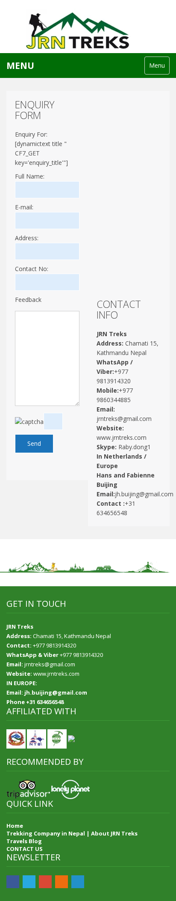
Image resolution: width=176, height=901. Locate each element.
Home (14, 825)
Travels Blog (24, 841)
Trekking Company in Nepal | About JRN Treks (72, 833)
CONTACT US (24, 849)
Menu (157, 65)
